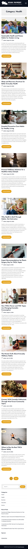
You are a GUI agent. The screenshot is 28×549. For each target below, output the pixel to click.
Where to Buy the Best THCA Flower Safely (11, 448)
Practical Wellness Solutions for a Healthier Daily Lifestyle (13, 170)
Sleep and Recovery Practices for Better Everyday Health (13, 82)
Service (3, 505)
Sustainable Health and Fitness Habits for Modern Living (12, 37)
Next (16, 478)
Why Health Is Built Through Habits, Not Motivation (11, 218)
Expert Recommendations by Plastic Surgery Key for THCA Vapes (13, 261)
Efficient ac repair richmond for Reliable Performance (13, 516)
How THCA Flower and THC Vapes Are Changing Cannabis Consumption (13, 308)
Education (3, 502)
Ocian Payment (21, 546)
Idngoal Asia (4, 538)
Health (2, 497)
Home (2, 494)
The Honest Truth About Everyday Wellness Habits (13, 355)
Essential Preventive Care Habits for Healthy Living (12, 127)
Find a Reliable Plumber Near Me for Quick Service (12, 528)
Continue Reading (6, 56)
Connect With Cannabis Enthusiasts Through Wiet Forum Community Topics (13, 401)
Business (3, 499)
